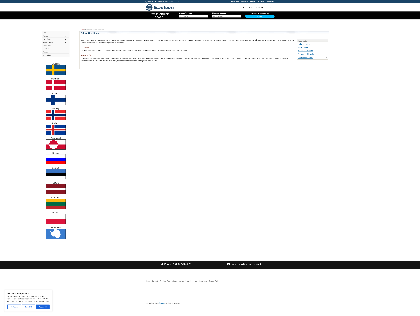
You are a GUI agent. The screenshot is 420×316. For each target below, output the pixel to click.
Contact (272, 8)
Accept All (42, 307)
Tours (245, 8)
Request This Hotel (305, 58)
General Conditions (200, 281)
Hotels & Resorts (261, 8)
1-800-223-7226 (182, 264)
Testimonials (270, 1)
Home (82, 29)
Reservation (244, 1)
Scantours (162, 303)
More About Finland (305, 51)
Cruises (251, 8)
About (174, 281)
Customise (14, 307)
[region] (28, 301)
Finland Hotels (303, 47)
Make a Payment (185, 281)
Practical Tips (165, 281)
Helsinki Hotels (304, 44)
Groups (252, 1)
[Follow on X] (273, 303)
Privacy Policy (214, 281)
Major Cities (235, 1)
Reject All (28, 307)
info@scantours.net (250, 264)
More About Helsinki (306, 54)
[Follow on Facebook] (268, 303)
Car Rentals (260, 1)
